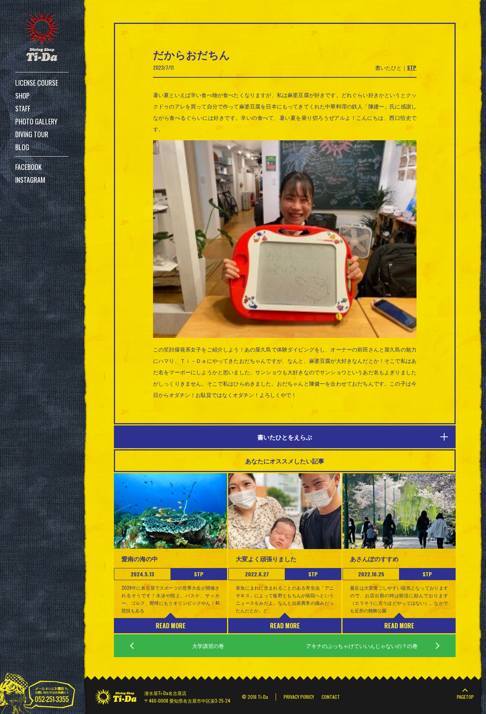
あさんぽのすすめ (374, 558)
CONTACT (331, 697)
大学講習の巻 (208, 646)
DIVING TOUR (31, 134)
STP (412, 67)
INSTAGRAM (30, 180)
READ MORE (171, 625)
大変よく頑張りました (266, 558)
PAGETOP (465, 697)
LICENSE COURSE (36, 82)
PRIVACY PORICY (299, 697)
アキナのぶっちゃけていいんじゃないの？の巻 (362, 646)
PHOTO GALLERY (36, 121)
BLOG (22, 147)
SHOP (22, 95)
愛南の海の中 (140, 558)
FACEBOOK (28, 167)
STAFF (22, 108)
